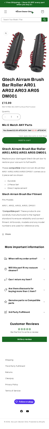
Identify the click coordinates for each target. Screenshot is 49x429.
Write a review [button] (24, 339)
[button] (5, 12)
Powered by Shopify (37, 422)
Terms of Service (13, 391)
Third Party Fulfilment (15, 366)
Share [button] (8, 234)
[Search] (44, 20)
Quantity (6, 111)
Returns (8, 372)
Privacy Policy (11, 385)
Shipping (9, 360)
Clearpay (9, 378)
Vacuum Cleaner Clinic (20, 422)
